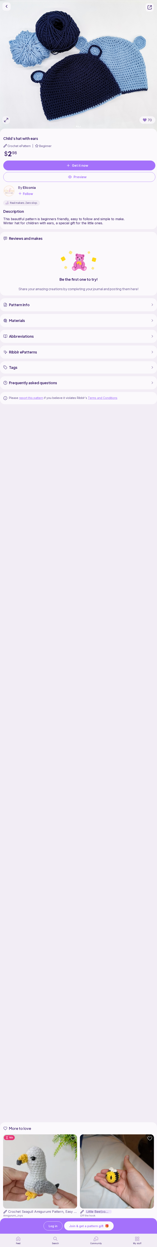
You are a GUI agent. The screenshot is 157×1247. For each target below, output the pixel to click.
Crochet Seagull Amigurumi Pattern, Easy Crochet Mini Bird (54, 1212)
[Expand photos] (6, 120)
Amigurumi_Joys (13, 1215)
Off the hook (87, 1215)
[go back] (6, 6)
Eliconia (29, 187)
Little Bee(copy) (98, 1211)
